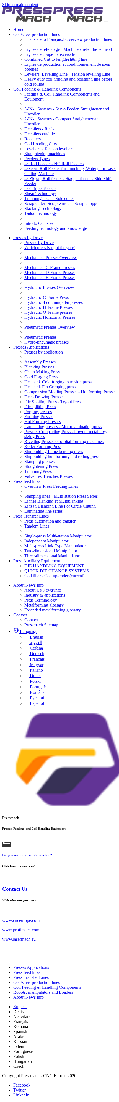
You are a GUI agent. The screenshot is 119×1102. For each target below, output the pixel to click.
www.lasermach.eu (19, 939)
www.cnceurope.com (21, 920)
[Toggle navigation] (106, 21)
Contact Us (14, 889)
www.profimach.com (20, 929)
